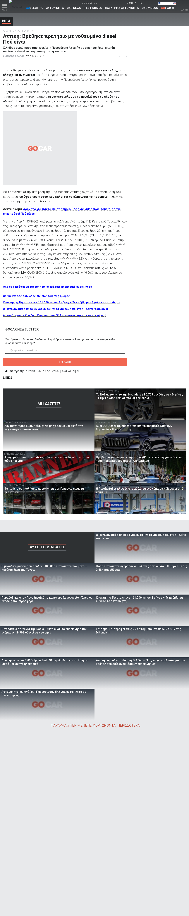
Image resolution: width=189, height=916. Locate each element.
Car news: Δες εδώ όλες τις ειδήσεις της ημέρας (36, 296)
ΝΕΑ (6, 21)
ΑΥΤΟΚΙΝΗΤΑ (55, 8)
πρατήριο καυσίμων (27, 371)
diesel (47, 371)
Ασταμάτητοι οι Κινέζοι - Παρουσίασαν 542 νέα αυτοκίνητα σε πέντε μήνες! (54, 315)
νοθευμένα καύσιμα (65, 371)
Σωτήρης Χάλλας (13, 55)
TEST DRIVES (93, 8)
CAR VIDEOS (150, 8)
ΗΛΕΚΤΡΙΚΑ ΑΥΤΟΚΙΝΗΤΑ (122, 8)
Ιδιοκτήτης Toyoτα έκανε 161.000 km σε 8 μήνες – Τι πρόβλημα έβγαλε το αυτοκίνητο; (62, 302)
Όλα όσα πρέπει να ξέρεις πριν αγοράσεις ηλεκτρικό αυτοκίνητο (47, 286)
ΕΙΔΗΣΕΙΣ (27, 30)
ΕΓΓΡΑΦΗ (65, 362)
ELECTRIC (34, 8)
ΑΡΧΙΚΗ (7, 30)
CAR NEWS (74, 8)
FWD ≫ (168, 8)
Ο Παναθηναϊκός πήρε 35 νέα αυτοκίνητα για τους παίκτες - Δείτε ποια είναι (55, 309)
